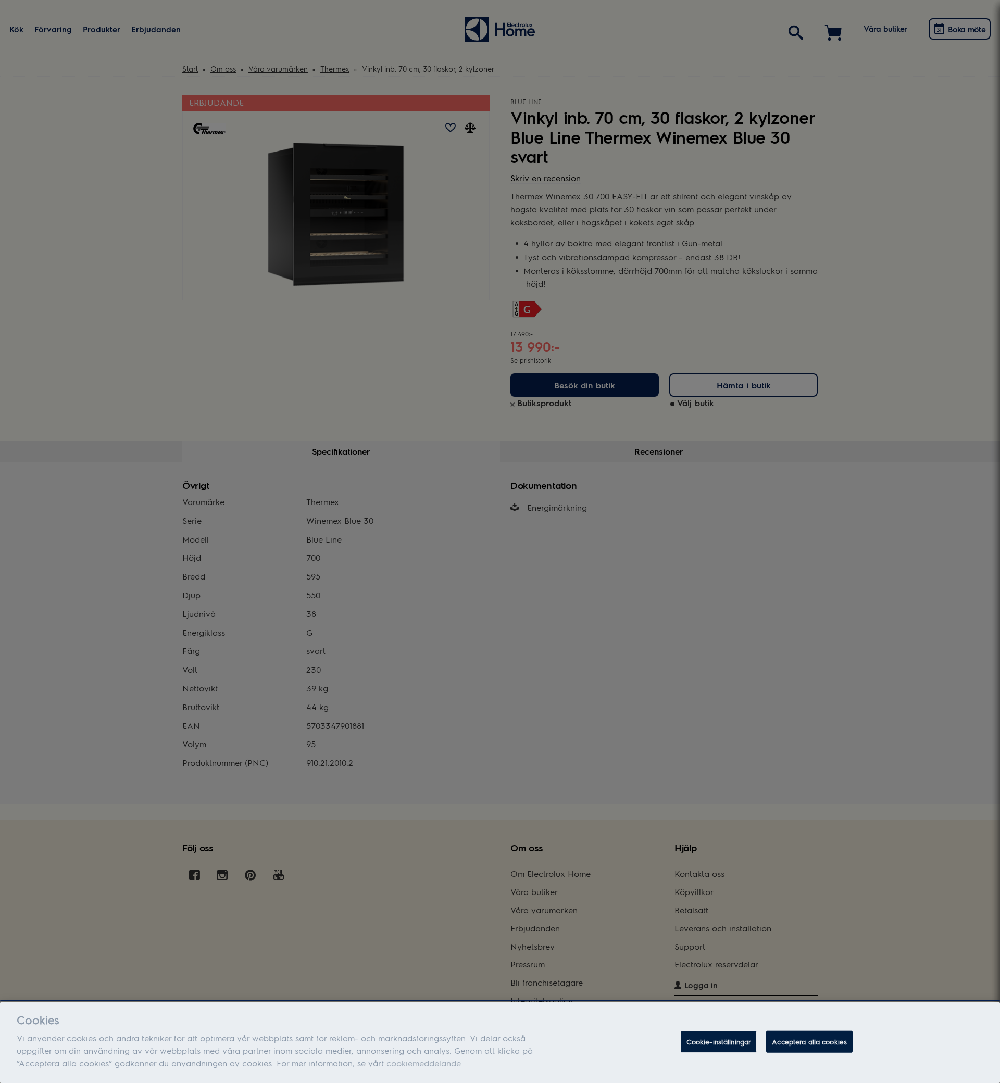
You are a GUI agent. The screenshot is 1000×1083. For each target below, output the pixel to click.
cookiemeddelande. (424, 1062)
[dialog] (500, 1042)
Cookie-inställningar (719, 1041)
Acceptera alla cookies (809, 1041)
